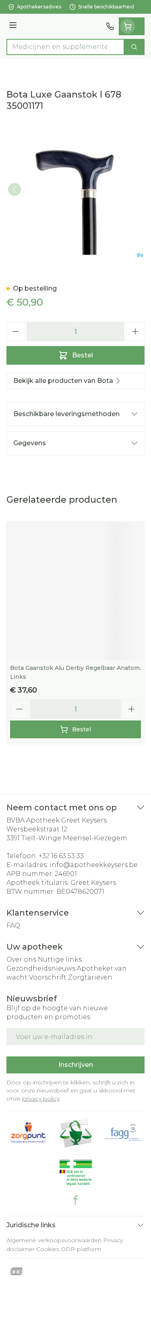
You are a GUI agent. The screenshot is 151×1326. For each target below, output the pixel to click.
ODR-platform (81, 1249)
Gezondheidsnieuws (40, 968)
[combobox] (65, 47)
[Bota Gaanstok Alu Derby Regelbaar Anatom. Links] (75, 591)
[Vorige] (14, 189)
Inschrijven (75, 1065)
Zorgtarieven (90, 977)
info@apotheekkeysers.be (94, 865)
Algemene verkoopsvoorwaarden (53, 1240)
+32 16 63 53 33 (61, 856)
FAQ (13, 925)
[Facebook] (76, 1200)
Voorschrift (47, 977)
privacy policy (41, 1098)
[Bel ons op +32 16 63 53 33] (110, 26)
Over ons (21, 959)
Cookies (47, 1249)
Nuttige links (60, 959)
